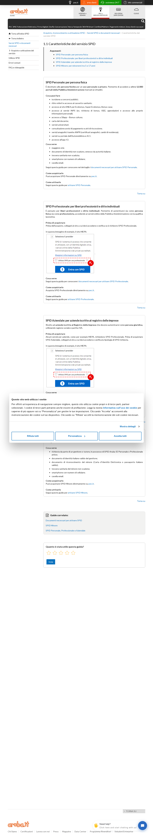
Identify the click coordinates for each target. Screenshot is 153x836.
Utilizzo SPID (14, 58)
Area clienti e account (134, 27)
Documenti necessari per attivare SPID (64, 520)
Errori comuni (14, 63)
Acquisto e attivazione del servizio (21, 52)
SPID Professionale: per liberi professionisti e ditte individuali (84, 58)
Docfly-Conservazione (58, 27)
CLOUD (136, 13)
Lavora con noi (43, 831)
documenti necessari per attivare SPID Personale (114, 167)
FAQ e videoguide (16, 67)
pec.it (75, 2)
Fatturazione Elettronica (27, 27)
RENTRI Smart (88, 27)
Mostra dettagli (128, 426)
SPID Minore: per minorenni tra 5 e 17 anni (75, 65)
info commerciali (135, 2)
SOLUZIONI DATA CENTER (118, 14)
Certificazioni (26, 831)
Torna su (141, 193)
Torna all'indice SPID (20, 34)
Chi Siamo (12, 831)
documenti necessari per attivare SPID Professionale (103, 281)
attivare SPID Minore (77, 492)
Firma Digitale (42, 27)
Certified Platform (101, 27)
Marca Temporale (75, 27)
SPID (14, 27)
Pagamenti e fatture (117, 27)
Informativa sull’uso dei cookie (120, 408)
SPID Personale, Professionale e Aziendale (65, 530)
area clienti (91, 2)
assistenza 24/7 (112, 2)
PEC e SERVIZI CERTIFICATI (100, 14)
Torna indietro (17, 38)
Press (56, 831)
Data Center (80, 831)
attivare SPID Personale (79, 185)
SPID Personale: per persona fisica (72, 54)
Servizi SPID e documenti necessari (19, 44)
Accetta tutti (120, 436)
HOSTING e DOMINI (82, 14)
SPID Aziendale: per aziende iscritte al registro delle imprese (84, 62)
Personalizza (75, 436)
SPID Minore (52, 525)
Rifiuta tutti (33, 436)
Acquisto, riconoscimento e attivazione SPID (64, 33)
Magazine (66, 831)
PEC (10, 27)
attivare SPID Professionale (81, 299)
